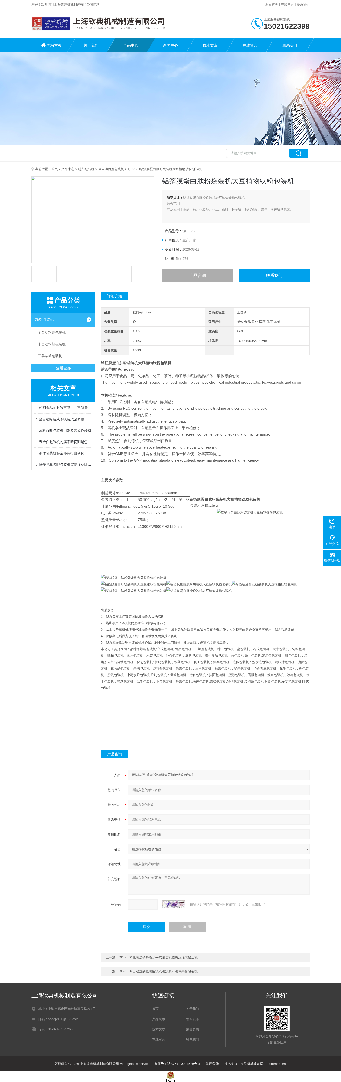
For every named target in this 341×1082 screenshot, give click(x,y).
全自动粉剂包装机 (111, 169)
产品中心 (130, 45)
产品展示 (158, 1019)
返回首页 (271, 4)
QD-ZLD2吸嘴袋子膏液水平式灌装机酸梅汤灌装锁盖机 (158, 957)
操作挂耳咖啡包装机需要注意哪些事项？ (65, 464)
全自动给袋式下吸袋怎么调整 (61, 419)
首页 (54, 169)
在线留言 (287, 4)
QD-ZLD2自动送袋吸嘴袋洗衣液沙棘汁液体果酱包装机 (158, 971)
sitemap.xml (277, 1064)
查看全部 (63, 368)
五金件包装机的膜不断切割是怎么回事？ (65, 442)
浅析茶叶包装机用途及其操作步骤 (65, 430)
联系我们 (303, 4)
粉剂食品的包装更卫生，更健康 (63, 408)
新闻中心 (170, 45)
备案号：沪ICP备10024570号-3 (177, 1064)
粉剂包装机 (86, 169)
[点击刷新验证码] (173, 904)
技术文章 (210, 45)
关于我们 (91, 45)
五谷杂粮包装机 (50, 356)
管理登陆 (212, 1064)
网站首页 (54, 45)
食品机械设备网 (252, 1064)
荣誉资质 (192, 1029)
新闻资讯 (192, 1019)
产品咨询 (197, 275)
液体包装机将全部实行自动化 (61, 453)
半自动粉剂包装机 (52, 344)
